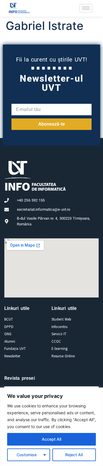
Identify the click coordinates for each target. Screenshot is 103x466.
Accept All (51, 439)
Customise (27, 454)
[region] (51, 427)
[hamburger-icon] (86, 8)
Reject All (74, 454)
